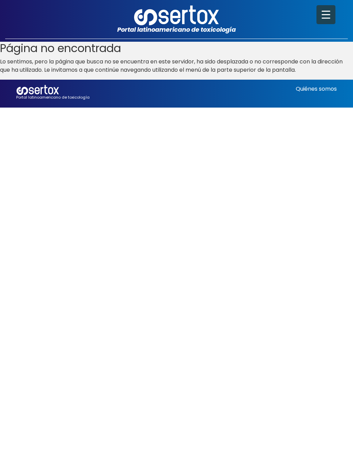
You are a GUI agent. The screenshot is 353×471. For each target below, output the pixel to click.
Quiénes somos (316, 89)
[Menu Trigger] (325, 14)
